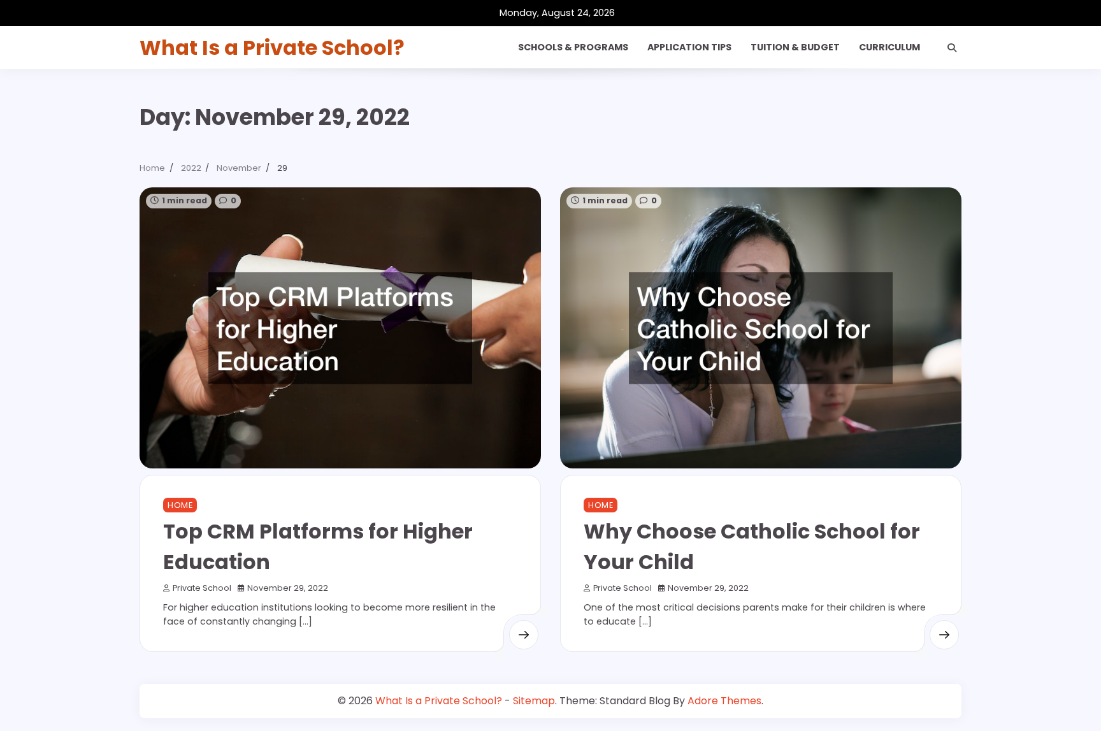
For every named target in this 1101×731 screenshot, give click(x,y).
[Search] (951, 47)
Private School (202, 588)
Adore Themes (724, 700)
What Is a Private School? (272, 47)
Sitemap (534, 700)
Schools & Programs (573, 47)
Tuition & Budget (795, 47)
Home (180, 505)
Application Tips (689, 47)
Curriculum (889, 47)
